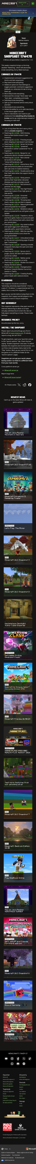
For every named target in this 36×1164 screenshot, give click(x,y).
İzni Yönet (22, 1138)
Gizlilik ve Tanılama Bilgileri (8, 1152)
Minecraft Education (8, 1086)
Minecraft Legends (7, 1084)
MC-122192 (15, 209)
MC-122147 (15, 164)
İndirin (21, 1096)
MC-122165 (15, 178)
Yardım (21, 1089)
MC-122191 (15, 204)
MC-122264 (15, 274)
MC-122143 (15, 153)
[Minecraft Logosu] (9, 3)
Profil (20, 1103)
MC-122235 (15, 258)
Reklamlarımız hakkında (7, 1157)
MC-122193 (15, 216)
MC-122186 (15, 200)
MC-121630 (15, 133)
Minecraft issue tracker (12, 377)
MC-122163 (15, 171)
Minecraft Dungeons (8, 1081)
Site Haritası (22, 1094)
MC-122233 (15, 251)
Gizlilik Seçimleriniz (9, 1160)
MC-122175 (15, 184)
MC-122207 (15, 231)
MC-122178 (15, 189)
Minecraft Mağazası (24, 1079)
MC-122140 (15, 144)
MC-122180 (15, 195)
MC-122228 (15, 245)
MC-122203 (15, 225)
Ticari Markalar (16, 1155)
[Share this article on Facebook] (29, 384)
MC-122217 (15, 238)
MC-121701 (15, 140)
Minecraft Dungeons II (8, 1079)
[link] (6, 1058)
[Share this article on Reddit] (24, 384)
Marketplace (22, 1077)
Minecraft (5, 1077)
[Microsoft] (31, 1149)
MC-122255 (15, 267)
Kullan (21, 1106)
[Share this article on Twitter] (19, 384)
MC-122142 (15, 146)
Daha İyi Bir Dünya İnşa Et (9, 1100)
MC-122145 (15, 158)
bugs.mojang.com (17, 333)
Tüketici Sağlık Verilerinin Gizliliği (25, 1152)
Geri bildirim (22, 1091)
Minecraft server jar (11, 370)
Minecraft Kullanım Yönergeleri (11, 1138)
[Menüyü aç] (33, 4)
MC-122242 (15, 262)
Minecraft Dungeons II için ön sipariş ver (14, 13)
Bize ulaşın (22, 1098)
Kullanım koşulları (5, 1155)
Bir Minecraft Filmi (7, 1102)
